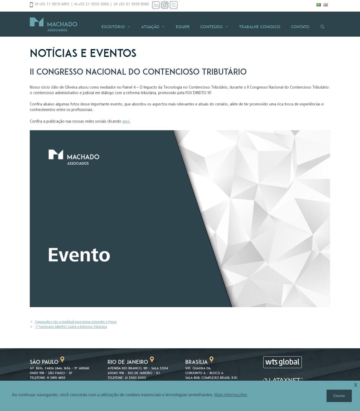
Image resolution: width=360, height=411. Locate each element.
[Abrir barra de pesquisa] (322, 27)
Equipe (183, 26)
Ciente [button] (339, 396)
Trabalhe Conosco (259, 26)
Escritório (113, 26)
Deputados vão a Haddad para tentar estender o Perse (75, 322)
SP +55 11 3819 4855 (52, 4)
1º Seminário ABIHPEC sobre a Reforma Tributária (71, 327)
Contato (300, 26)
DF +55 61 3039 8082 (131, 4)
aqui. (126, 122)
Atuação (150, 26)
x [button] (355, 384)
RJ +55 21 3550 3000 (92, 4)
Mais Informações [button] (230, 395)
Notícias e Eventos (83, 53)
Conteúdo (211, 26)
